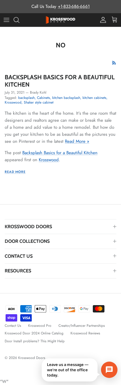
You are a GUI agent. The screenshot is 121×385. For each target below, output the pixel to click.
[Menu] (6, 19)
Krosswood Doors (32, 357)
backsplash (26, 97)
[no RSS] (114, 63)
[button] (79, 369)
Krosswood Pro (39, 325)
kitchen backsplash (66, 97)
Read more (15, 171)
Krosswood (13, 102)
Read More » (77, 141)
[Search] (19, 19)
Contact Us (13, 325)
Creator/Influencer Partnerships (81, 325)
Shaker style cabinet (38, 102)
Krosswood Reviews (85, 333)
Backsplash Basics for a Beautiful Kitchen (60, 80)
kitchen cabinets (94, 97)
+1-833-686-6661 (74, 6)
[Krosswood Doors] (60, 20)
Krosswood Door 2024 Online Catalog (34, 333)
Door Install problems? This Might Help (35, 341)
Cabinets (43, 97)
